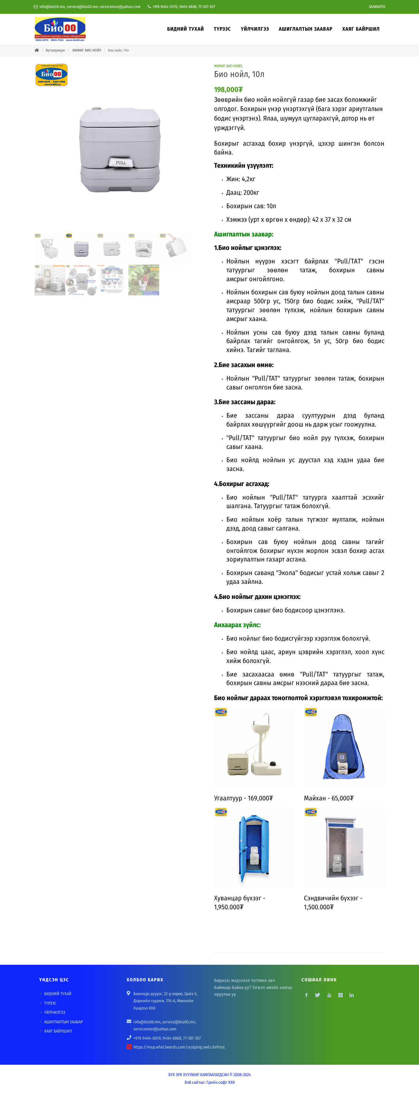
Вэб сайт (192, 1082)
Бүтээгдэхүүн (55, 50)
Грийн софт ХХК (220, 1082)
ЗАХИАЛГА (377, 6)
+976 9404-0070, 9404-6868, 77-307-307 (183, 6)
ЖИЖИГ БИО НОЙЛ (86, 50)
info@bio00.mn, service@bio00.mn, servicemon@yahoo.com (89, 6)
